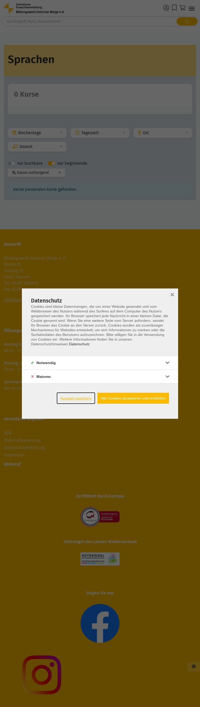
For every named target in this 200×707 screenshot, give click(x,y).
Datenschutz (79, 344)
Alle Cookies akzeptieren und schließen (133, 398)
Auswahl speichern (75, 398)
